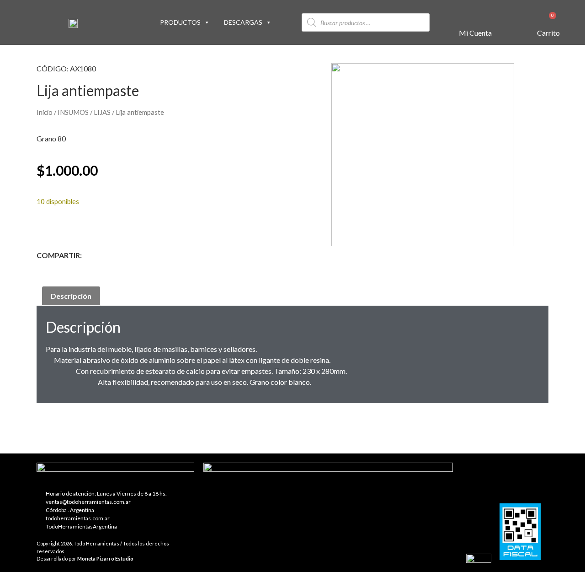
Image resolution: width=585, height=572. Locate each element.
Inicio (45, 112)
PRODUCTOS (180, 22)
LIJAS (102, 112)
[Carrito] (548, 21)
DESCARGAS (243, 22)
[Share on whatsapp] (205, 256)
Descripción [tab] (71, 295)
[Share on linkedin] (170, 256)
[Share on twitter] (136, 256)
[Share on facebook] (102, 256)
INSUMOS (73, 112)
